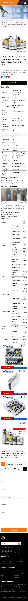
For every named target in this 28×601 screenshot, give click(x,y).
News (2, 561)
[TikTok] (18, 551)
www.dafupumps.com (19, 589)
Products (8, 21)
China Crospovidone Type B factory (7, 589)
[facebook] (2, 551)
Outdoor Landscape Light (20, 573)
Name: (3, 481)
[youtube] (11, 551)
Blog (11, 561)
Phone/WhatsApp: (6, 497)
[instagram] (15, 551)
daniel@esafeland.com (14, 599)
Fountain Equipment (19, 570)
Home (4, 21)
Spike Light (4, 577)
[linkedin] (5, 551)
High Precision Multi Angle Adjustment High (12, 469)
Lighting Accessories (6, 573)
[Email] (19, 544)
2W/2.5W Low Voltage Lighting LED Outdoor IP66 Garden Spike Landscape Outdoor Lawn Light (18, 464)
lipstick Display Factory (6, 584)
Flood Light (16, 577)
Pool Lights (4, 570)
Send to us (15, 83)
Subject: (3, 504)
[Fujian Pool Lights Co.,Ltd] (9, 538)
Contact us (20, 561)
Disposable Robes (5, 587)
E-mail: (3, 489)
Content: (3, 512)
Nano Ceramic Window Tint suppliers (19, 591)
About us (12, 559)
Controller (16, 575)
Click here (12, 547)
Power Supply (14, 21)
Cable (2, 575)
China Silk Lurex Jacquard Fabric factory (7, 591)
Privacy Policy (13, 563)
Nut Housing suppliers (19, 587)
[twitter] (8, 551)
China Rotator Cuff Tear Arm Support (20, 585)
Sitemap (3, 563)
